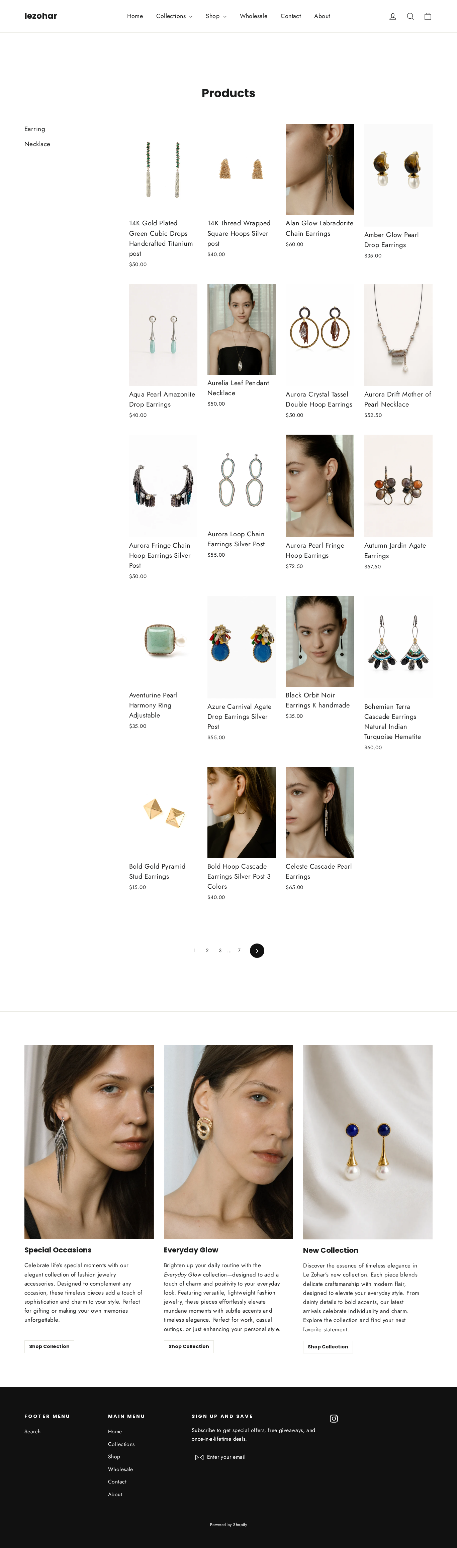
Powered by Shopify (228, 1525)
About (322, 16)
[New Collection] (368, 1142)
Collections (171, 16)
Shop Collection (49, 1346)
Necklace (37, 143)
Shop (213, 16)
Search (32, 1431)
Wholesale (254, 16)
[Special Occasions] (89, 1142)
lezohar (40, 16)
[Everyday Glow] (228, 1142)
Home (135, 16)
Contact (291, 16)
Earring (34, 128)
